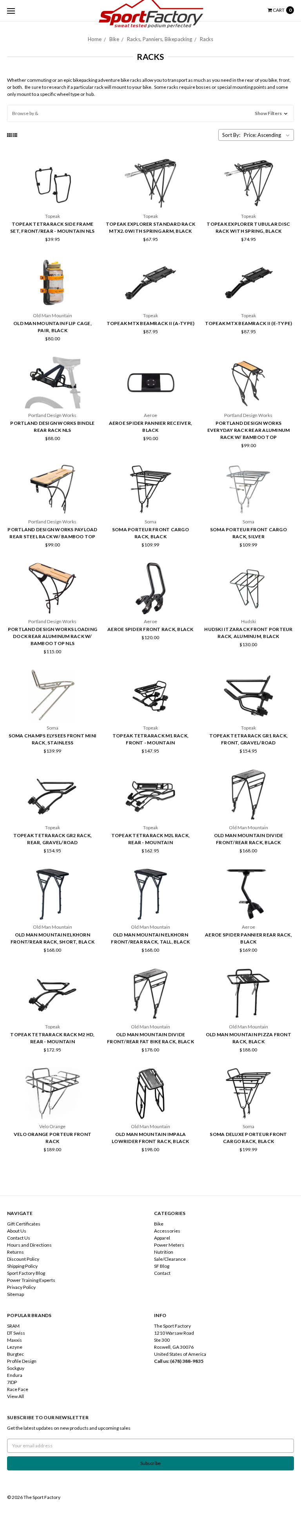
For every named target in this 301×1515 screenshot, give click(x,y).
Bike (114, 39)
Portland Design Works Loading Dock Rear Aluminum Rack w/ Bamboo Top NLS (52, 636)
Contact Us (18, 1238)
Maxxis (14, 1340)
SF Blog (161, 1266)
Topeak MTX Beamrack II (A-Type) (151, 323)
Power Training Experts (31, 1280)
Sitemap (15, 1294)
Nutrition (163, 1252)
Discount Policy (23, 1259)
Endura (14, 1375)
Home (95, 39)
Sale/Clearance (170, 1259)
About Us (16, 1231)
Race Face (17, 1389)
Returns (15, 1252)
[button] (150, 113)
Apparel (162, 1238)
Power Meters (169, 1245)
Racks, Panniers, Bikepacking (159, 39)
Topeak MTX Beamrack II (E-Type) (248, 323)
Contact (162, 1273)
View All (15, 1396)
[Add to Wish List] (89, 187)
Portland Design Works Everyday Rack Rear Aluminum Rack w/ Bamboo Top (248, 430)
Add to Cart (248, 201)
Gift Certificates (23, 1224)
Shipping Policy (22, 1266)
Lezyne (14, 1347)
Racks (206, 39)
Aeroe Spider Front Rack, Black (150, 629)
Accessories (167, 1231)
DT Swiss (16, 1333)
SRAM (13, 1326)
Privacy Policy (21, 1287)
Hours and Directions (29, 1245)
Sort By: (231, 135)
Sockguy (15, 1368)
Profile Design (21, 1361)
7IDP (12, 1382)
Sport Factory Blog (26, 1273)
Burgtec (15, 1354)
